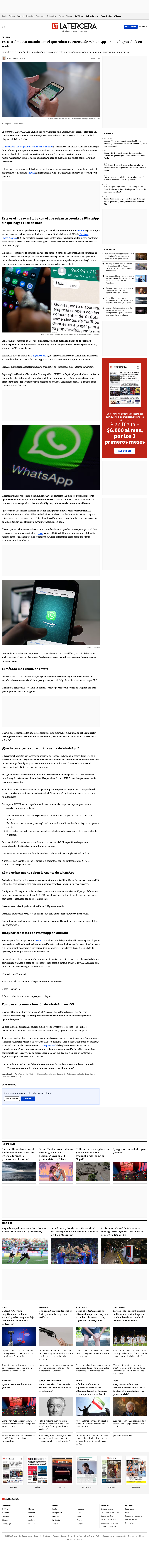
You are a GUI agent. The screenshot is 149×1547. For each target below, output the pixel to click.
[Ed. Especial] (86, 1484)
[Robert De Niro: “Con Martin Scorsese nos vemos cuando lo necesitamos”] (56, 1406)
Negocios (30, 16)
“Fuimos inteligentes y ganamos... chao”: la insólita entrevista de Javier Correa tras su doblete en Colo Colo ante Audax (129, 1369)
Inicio (4, 16)
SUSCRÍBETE (124, 450)
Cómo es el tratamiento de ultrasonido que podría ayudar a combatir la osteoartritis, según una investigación (92, 1316)
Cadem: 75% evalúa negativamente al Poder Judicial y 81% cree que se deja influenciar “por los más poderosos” (125, 143)
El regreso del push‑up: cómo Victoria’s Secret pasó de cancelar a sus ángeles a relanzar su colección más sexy (93, 1368)
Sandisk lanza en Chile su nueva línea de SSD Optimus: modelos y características (18, 1438)
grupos (40, 533)
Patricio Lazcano (17, 58)
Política (12, 16)
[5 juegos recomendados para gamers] (130, 1171)
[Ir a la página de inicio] (74, 26)
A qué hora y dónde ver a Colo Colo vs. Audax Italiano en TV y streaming (24, 1230)
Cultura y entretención (50, 1381)
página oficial (49, 1045)
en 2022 (31, 172)
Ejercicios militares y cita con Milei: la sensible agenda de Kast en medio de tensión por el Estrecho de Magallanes (120, 279)
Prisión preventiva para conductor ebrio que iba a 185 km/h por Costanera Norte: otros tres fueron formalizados (119, 267)
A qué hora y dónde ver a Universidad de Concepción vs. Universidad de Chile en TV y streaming (74, 1231)
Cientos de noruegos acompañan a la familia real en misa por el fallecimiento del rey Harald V (120, 290)
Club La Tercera (92, 16)
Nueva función (50, 1074)
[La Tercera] (12, 1484)
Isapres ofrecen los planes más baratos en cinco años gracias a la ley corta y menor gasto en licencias (56, 1368)
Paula (115, 1381)
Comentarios (19, 124)
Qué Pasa (6, 37)
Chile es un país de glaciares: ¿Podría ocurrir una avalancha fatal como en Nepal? (93, 1154)
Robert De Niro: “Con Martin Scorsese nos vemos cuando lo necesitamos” (55, 1387)
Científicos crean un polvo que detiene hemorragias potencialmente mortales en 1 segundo (93, 1353)
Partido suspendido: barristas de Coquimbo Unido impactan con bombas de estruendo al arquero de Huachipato (129, 1316)
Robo (87, 1074)
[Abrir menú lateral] (4, 27)
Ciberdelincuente (8, 1076)
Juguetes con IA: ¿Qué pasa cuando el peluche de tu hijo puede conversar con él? (129, 1423)
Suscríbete (28, 1098)
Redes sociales (72, 1074)
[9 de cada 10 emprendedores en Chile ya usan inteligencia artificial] (56, 1336)
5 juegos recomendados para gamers (130, 1151)
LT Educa (117, 16)
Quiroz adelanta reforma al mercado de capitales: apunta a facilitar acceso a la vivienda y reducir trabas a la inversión (56, 1354)
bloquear (40, 940)
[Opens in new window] (62, 1484)
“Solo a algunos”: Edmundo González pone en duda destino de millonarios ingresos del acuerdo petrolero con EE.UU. (125, 189)
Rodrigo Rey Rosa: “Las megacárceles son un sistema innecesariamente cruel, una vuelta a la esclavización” (55, 1438)
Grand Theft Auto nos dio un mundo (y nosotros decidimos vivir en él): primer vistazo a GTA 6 (56, 1154)
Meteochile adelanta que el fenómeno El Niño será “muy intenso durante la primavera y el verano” (120, 300)
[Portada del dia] (125, 406)
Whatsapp (33, 1074)
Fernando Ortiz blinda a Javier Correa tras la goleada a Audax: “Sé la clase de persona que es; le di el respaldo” (130, 1353)
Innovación (61, 1074)
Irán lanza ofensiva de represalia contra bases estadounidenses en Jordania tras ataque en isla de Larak (125, 167)
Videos (69, 16)
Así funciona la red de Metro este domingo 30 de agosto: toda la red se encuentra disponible (122, 1231)
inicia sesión (12, 1098)
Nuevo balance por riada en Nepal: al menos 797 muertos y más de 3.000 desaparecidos (124, 178)
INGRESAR (143, 26)
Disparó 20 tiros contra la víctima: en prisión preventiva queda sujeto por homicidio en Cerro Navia (124, 155)
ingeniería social (40, 355)
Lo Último (79, 16)
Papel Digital (106, 16)
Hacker (92, 1074)
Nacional (20, 16)
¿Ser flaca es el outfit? (122, 1435)
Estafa (81, 1074)
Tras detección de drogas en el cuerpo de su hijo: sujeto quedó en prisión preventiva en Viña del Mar (124, 201)
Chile (4, 1307)
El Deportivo (51, 16)
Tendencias (81, 1307)
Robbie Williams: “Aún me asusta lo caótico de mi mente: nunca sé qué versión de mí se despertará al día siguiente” (54, 1425)
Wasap (18, 1076)
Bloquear (40, 1074)
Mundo (61, 16)
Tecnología (40, 16)
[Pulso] (37, 1484)
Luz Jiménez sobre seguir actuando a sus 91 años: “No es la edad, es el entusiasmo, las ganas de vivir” (119, 256)
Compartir (7, 124)
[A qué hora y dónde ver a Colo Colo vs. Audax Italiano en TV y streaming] (25, 1251)
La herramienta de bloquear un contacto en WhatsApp (27, 146)
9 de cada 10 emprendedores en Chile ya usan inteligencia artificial (55, 1314)
